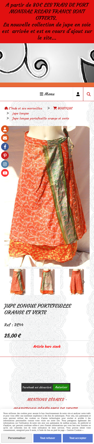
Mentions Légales (45, 399)
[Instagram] (5, 164)
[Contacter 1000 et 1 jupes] (5, 138)
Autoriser (61, 387)
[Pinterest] (5, 155)
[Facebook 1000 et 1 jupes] (5, 146)
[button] (83, 282)
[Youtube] (5, 173)
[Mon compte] (5, 129)
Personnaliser (17, 438)
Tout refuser (47, 438)
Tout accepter (77, 438)
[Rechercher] (89, 94)
